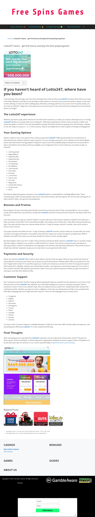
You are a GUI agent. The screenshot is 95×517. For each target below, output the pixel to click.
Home (9, 38)
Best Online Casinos (73, 27)
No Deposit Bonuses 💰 (36, 27)
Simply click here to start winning (62, 343)
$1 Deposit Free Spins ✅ (54, 27)
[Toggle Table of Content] (23, 83)
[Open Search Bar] (84, 26)
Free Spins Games (19, 479)
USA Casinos (8, 451)
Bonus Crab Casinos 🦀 (18, 27)
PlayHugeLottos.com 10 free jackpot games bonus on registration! (26, 433)
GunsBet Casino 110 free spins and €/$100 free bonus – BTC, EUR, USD (28, 431)
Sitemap (20, 483)
